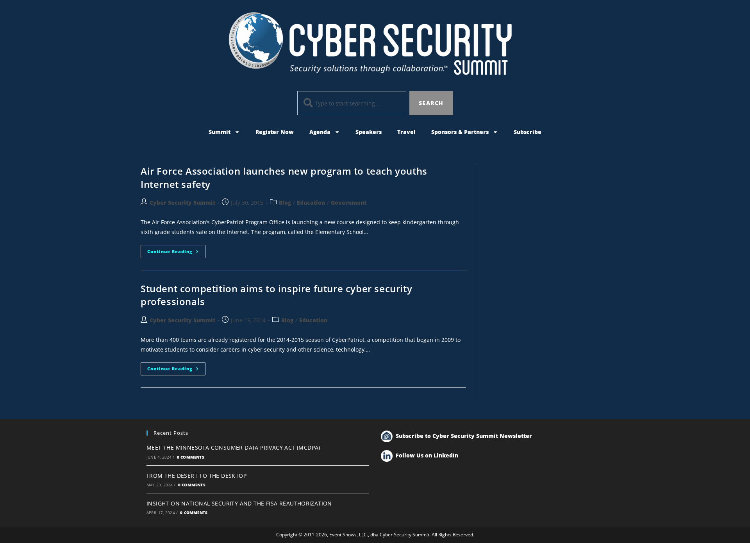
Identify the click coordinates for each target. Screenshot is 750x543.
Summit (219, 132)
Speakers (368, 132)
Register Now (274, 132)
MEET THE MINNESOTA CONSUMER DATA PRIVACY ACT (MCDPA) (233, 447)
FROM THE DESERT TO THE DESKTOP (196, 475)
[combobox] (352, 103)
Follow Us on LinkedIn (427, 455)
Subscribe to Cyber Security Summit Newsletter (464, 435)
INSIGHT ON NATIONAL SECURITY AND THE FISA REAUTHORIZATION (239, 503)
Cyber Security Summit (182, 202)
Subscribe (527, 132)
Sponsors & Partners (460, 132)
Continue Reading (176, 249)
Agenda (319, 132)
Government (348, 202)
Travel (406, 132)
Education (311, 202)
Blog (285, 202)
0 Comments (190, 457)
